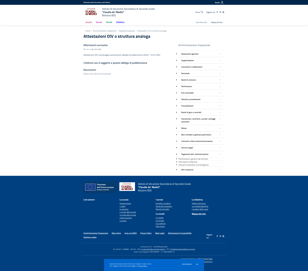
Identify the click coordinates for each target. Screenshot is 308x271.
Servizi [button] (99, 22)
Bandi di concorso (188, 79)
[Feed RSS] (223, 12)
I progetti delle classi (200, 209)
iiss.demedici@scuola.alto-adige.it (153, 249)
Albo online (160, 226)
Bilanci (184, 128)
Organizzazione (187, 60)
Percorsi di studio (162, 209)
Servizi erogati (187, 147)
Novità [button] (109, 22)
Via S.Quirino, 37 (146, 246)
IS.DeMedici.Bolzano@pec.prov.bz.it (182, 249)
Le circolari (160, 220)
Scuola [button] (89, 22)
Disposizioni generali (127, 30)
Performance (186, 86)
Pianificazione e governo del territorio (193, 158)
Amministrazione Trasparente (104, 30)
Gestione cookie (89, 237)
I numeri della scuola (128, 212)
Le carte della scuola (128, 215)
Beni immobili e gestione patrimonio (196, 134)
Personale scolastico (164, 206)
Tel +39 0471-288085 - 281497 (124, 249)
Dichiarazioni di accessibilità (179, 233)
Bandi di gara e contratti (191, 112)
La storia (123, 220)
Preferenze (187, 264)
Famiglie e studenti (163, 203)
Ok (197, 264)
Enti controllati (187, 92)
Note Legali (159, 233)
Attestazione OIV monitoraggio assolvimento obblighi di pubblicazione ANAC (116, 55)
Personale (185, 73)
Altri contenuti (187, 169)
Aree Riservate (201, 22)
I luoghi (122, 206)
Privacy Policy (146, 233)
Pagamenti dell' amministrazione (194, 154)
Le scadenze (161, 223)
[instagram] (220, 12)
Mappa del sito (216, 22)
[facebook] (217, 12)
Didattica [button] (120, 22)
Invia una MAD (131, 233)
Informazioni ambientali (187, 161)
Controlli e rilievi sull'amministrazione (197, 141)
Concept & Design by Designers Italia (196, 258)
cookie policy (142, 266)
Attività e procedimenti (190, 99)
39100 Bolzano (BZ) (160, 246)
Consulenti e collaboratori (191, 66)
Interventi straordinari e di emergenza (193, 164)
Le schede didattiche (200, 206)
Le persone (124, 209)
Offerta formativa (199, 203)
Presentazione (125, 203)
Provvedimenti (187, 105)
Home (87, 30)
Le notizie (159, 217)
